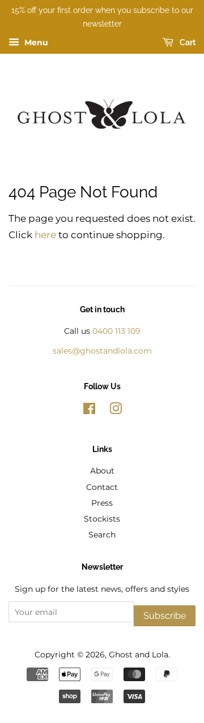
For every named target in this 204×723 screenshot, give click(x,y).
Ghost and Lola (138, 654)
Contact (102, 487)
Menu (35, 42)
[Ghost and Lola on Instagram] (115, 411)
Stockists (102, 519)
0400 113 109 (116, 331)
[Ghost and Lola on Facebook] (89, 411)
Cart (187, 42)
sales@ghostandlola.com (102, 351)
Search (102, 535)
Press (102, 503)
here (45, 234)
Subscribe (164, 615)
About (102, 471)
